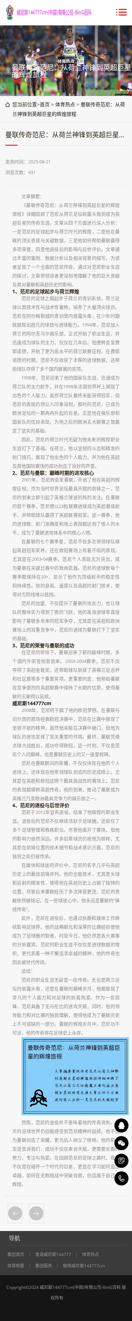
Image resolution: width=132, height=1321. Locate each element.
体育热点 (65, 104)
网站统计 (66, 1308)
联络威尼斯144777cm (84, 1266)
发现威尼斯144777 (53, 1255)
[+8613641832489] (121, 1178)
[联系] (121, 1161)
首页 (45, 104)
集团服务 (43, 1266)
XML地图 (72, 1298)
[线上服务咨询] (121, 1125)
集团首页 (15, 1255)
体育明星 (15, 1266)
